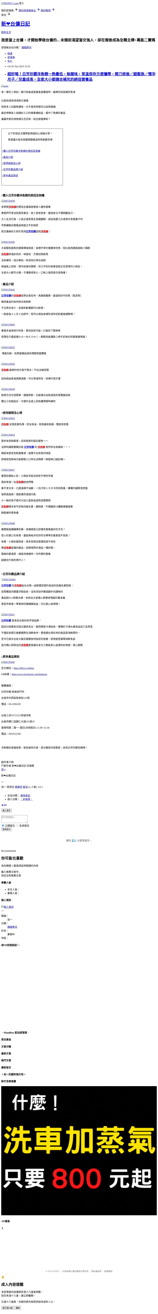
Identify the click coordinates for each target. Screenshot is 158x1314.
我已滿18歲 (7, 1308)
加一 (3, 769)
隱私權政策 (96, 1271)
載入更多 (6, 810)
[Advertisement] (16, 1248)
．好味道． (26, 799)
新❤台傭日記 (15, 24)
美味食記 (25, 795)
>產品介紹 (7, 157)
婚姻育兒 (26, 47)
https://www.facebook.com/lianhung (29, 674)
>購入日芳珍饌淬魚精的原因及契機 (21, 151)
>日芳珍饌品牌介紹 (12, 169)
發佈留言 (6, 829)
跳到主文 (6, 32)
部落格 (11, 57)
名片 (9, 61)
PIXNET (55, 1271)
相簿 (9, 53)
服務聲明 (108, 1271)
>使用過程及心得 (11, 163)
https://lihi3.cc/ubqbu (24, 668)
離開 (18, 1308)
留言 (25, 787)
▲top (4, 804)
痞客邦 (18, 787)
